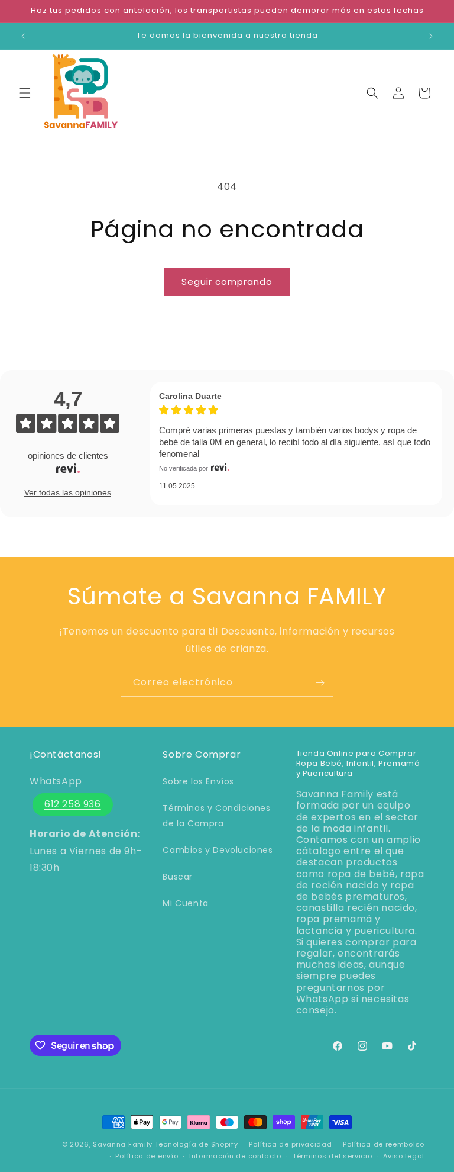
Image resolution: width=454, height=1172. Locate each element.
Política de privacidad (290, 1144)
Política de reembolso (383, 1144)
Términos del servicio (332, 1156)
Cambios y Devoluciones (218, 850)
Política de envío (146, 1156)
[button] (25, 93)
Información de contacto (235, 1156)
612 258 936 (72, 804)
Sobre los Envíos (198, 781)
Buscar (178, 877)
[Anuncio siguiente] (431, 36)
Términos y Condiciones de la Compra (216, 815)
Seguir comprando (227, 281)
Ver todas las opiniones (67, 492)
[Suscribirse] (320, 683)
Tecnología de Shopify (196, 1144)
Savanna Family (123, 1144)
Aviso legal (403, 1156)
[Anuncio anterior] (23, 36)
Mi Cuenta (185, 903)
